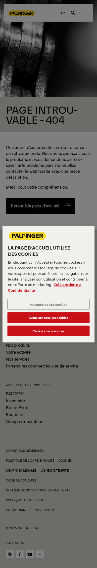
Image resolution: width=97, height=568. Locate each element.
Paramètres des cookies (48, 304)
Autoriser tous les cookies (49, 317)
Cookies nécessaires (48, 331)
